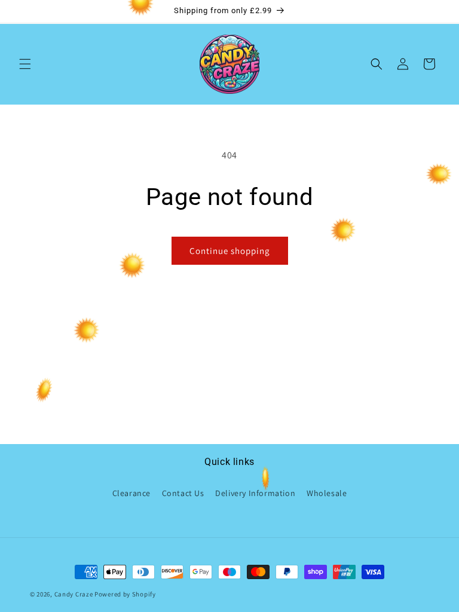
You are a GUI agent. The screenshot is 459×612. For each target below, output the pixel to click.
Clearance (131, 493)
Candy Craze (73, 594)
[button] (25, 64)
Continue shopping (229, 250)
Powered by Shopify (125, 594)
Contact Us (183, 493)
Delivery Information (255, 493)
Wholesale (327, 493)
